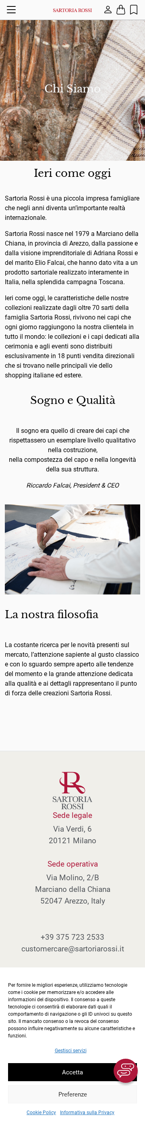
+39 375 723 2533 (72, 937)
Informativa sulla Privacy (87, 1112)
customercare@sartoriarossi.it (72, 948)
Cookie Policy (41, 1112)
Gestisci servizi (71, 1050)
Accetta (72, 1072)
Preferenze (72, 1094)
